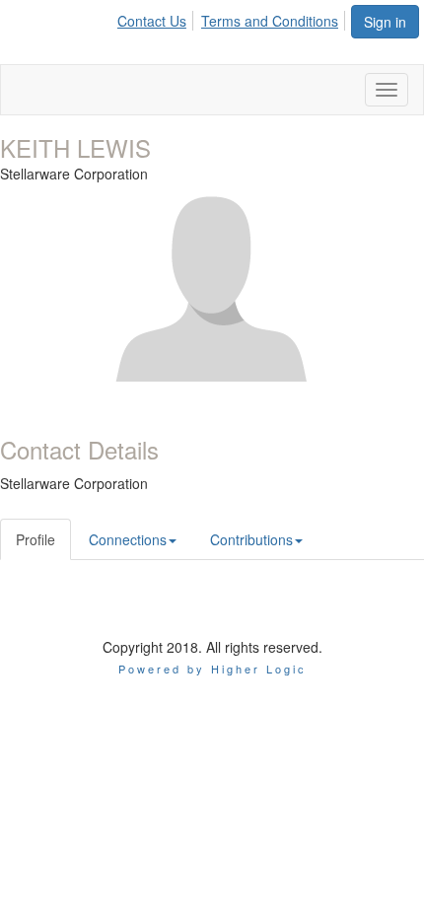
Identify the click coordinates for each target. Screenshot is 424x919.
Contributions (251, 539)
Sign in (385, 22)
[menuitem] (157, 18)
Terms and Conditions (269, 21)
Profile (35, 539)
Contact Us (151, 21)
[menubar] (233, 18)
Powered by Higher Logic (212, 668)
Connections (128, 539)
